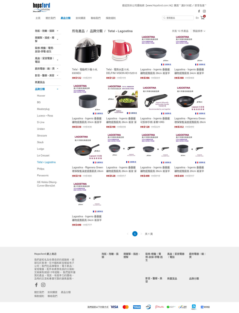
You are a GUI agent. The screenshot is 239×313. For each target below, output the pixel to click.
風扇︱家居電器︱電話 (175, 255)
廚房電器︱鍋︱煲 (197, 255)
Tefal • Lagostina (120, 31)
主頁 (38, 18)
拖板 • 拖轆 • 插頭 (110, 255)
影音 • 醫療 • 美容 (153, 280)
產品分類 (66, 18)
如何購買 (81, 18)
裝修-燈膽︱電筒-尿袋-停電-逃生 (154, 257)
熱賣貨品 (172, 278)
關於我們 (50, 18)
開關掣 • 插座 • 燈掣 (132, 255)
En (197, 17)
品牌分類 (96, 31)
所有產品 (79, 31)
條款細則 (111, 18)
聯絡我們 (96, 18)
